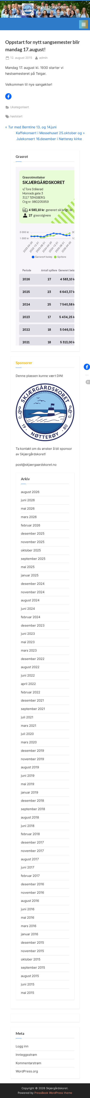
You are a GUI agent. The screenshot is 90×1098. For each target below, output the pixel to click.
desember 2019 (32, 751)
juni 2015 (27, 984)
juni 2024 (28, 609)
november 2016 (32, 893)
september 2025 (33, 559)
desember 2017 (32, 842)
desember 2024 (33, 584)
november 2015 (32, 951)
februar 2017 (30, 876)
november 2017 (32, 851)
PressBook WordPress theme (53, 1092)
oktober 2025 (31, 550)
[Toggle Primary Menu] (83, 24)
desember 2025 (32, 533)
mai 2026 (28, 508)
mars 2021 (28, 726)
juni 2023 (28, 634)
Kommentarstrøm (28, 1063)
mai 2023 (28, 642)
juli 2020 (27, 734)
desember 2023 (33, 625)
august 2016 (30, 901)
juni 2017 (27, 867)
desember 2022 (32, 659)
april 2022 (28, 684)
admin (43, 57)
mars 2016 (28, 926)
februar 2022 (30, 692)
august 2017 (30, 859)
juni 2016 (27, 909)
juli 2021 (27, 717)
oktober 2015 (30, 959)
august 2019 (30, 767)
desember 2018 (32, 801)
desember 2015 (32, 943)
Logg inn (22, 1046)
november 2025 (32, 542)
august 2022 (30, 667)
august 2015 (30, 976)
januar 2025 (30, 575)
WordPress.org (27, 1071)
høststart (16, 116)
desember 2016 (32, 884)
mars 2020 (29, 742)
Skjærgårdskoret (51, 6)
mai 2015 (27, 993)
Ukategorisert (19, 107)
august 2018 (30, 817)
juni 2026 (28, 500)
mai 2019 (27, 784)
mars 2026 (29, 517)
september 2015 (33, 967)
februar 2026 (30, 525)
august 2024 (30, 600)
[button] (8, 96)
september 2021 (33, 709)
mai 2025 (28, 567)
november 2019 (32, 759)
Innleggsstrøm (26, 1055)
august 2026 (30, 492)
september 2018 (33, 809)
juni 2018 (27, 826)
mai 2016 (27, 918)
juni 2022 (28, 675)
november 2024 (33, 592)
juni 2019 (27, 776)
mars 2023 (29, 650)
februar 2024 (30, 617)
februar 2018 (30, 834)
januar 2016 (29, 934)
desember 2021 (32, 700)
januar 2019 (29, 792)
